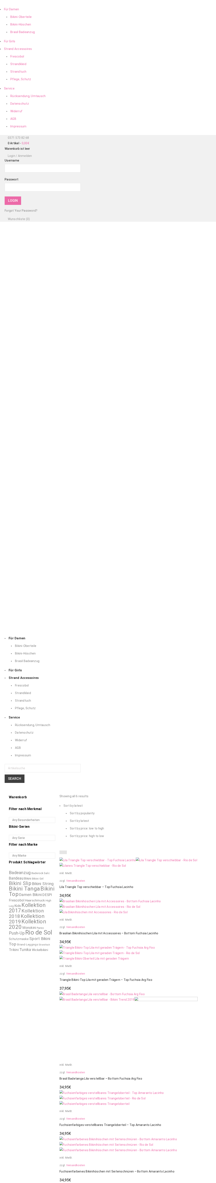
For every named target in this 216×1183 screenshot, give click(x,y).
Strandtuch (18, 71)
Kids (17, 906)
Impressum (18, 126)
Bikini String (43, 883)
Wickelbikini (40, 950)
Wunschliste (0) (18, 219)
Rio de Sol (38, 932)
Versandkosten (75, 880)
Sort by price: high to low (87, 836)
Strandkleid (18, 64)
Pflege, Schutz (20, 79)
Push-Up (17, 933)
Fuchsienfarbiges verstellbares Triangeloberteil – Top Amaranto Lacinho (110, 1125)
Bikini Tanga (24, 888)
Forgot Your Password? (21, 210)
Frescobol (17, 56)
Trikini (14, 950)
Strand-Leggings (27, 944)
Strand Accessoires (18, 49)
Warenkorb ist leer (17, 148)
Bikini (27, 878)
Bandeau (16, 878)
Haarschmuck (35, 900)
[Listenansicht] (65, 852)
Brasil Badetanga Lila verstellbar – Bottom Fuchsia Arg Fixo (100, 1078)
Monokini (29, 928)
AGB (13, 118)
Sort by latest (79, 820)
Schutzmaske (19, 939)
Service (9, 88)
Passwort (11, 179)
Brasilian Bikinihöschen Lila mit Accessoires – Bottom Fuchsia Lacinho (108, 933)
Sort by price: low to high (87, 828)
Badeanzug (20, 872)
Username (12, 160)
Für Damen (11, 9)
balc (47, 873)
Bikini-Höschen (20, 24)
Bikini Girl (38, 878)
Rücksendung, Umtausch (28, 96)
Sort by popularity (82, 813)
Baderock (37, 873)
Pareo (40, 927)
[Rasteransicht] (61, 852)
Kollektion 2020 (27, 924)
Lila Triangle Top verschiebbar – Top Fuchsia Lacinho (96, 887)
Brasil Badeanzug (22, 32)
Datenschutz (19, 103)
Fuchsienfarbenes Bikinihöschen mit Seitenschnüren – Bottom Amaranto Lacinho (116, 1171)
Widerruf (16, 111)
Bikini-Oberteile (21, 17)
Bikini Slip (20, 883)
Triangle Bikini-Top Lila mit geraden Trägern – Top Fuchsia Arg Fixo (105, 979)
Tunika (25, 949)
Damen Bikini (30, 894)
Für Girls (9, 41)
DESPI (47, 895)
